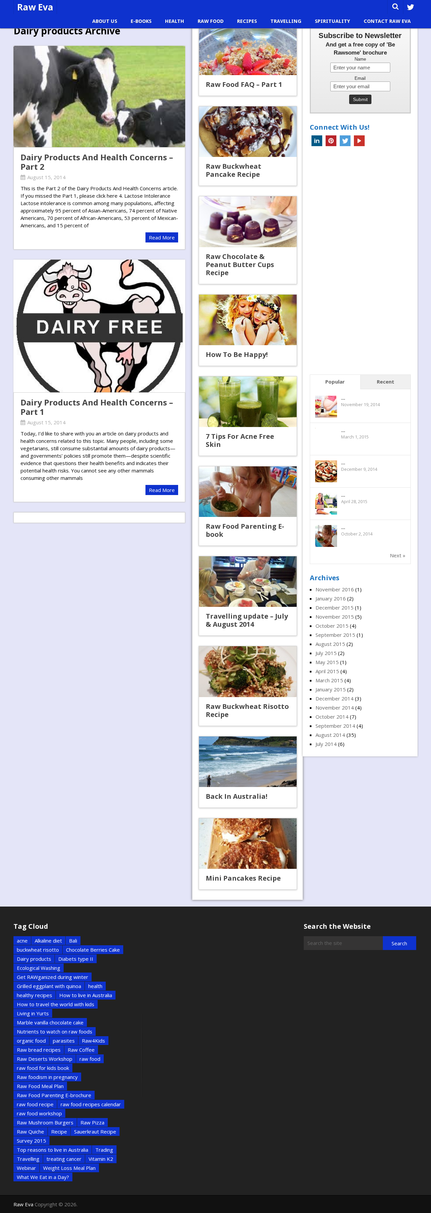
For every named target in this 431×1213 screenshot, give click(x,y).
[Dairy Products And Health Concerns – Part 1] (99, 326)
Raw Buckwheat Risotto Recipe (247, 710)
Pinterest (331, 140)
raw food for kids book (43, 1067)
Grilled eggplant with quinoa (49, 986)
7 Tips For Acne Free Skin (240, 440)
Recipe (59, 1131)
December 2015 (335, 607)
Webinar (26, 1168)
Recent (385, 381)
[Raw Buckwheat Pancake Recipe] (248, 131)
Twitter (345, 140)
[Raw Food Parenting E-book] (248, 491)
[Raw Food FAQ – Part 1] (248, 50)
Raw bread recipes (39, 1049)
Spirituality (332, 21)
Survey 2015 (31, 1140)
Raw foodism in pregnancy (47, 1077)
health (95, 986)
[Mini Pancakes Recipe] (248, 843)
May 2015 (327, 662)
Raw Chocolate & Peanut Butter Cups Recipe (240, 264)
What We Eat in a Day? (43, 1177)
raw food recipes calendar (91, 1104)
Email (360, 78)
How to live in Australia (85, 995)
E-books (141, 21)
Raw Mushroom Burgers (45, 1122)
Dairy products (34, 958)
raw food (89, 1058)
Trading (104, 1149)
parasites (64, 1040)
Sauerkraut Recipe (95, 1131)
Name (360, 59)
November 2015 (335, 616)
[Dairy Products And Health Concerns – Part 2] (99, 96)
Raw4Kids (93, 1040)
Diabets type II (75, 958)
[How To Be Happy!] (248, 320)
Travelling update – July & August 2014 (247, 620)
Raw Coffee (81, 1049)
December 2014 (335, 698)
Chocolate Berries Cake (93, 949)
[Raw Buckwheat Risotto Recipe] (248, 671)
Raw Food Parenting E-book (245, 530)
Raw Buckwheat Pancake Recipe (233, 170)
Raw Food (211, 21)
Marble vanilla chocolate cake (50, 1022)
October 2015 (332, 625)
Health (174, 21)
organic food (31, 1040)
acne (22, 940)
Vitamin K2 (101, 1158)
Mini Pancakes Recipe (243, 878)
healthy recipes (34, 995)
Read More (162, 237)
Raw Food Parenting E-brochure (54, 1095)
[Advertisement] (360, 262)
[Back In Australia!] (248, 761)
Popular (335, 381)
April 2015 (327, 671)
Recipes (247, 21)
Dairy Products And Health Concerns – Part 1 (97, 407)
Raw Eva (35, 7)
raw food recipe (35, 1104)
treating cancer (63, 1158)
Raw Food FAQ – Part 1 (244, 84)
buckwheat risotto (38, 949)
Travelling (285, 21)
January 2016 (331, 598)
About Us (104, 21)
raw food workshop (39, 1113)
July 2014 (326, 744)
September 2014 (335, 725)
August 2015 (330, 644)
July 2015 (326, 653)
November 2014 (335, 707)
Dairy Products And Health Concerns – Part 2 (97, 162)
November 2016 (335, 589)
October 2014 (332, 716)
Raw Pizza (92, 1122)
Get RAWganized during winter (52, 977)
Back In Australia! (236, 796)
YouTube (359, 140)
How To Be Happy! (237, 354)
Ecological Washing (38, 967)
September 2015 (335, 634)
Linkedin (316, 140)
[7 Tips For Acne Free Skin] (248, 401)
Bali (73, 940)
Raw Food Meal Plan (40, 1086)
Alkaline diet (48, 940)
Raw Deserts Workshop (44, 1058)
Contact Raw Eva (387, 21)
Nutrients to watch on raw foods (54, 1031)
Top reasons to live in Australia (52, 1149)
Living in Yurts (33, 1013)
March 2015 (329, 680)
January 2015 (331, 689)
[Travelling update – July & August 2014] (248, 581)
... (343, 397)
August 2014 (330, 734)
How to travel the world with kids (55, 1004)
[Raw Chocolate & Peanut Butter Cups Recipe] (248, 221)
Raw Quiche (30, 1131)
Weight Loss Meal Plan (69, 1168)
